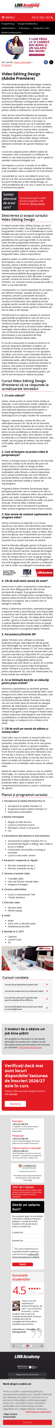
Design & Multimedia (27, 23)
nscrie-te (15, 1103)
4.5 (19, 1290)
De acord (27, 1422)
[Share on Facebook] (46, 62)
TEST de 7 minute (23, 1187)
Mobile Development (11, 32)
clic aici (13, 1093)
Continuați (41, 1409)
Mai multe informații (10, 1415)
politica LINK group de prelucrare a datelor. (26, 1255)
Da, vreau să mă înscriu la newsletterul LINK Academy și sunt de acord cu (26, 1252)
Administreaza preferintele (38, 1411)
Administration (8, 28)
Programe (7, 65)
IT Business (24, 28)
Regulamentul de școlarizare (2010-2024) (27, 1379)
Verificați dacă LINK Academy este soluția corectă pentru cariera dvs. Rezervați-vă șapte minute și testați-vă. (27, 1193)
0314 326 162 (41, 17)
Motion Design (37, 203)
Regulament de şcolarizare (27, 1374)
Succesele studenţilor (21, 1277)
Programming (8, 23)
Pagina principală (22, 62)
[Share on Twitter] (51, 62)
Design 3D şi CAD (41, 28)
